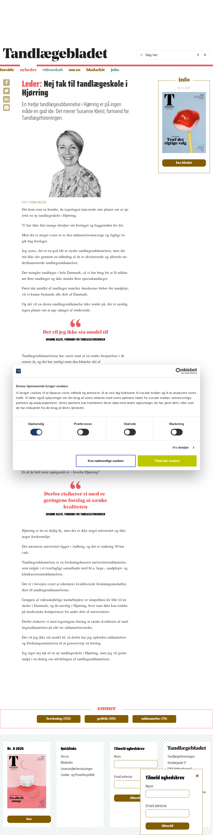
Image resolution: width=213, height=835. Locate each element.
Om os (74, 70)
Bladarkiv (95, 70)
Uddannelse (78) (154, 719)
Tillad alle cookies (167, 461)
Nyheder (28, 70)
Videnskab (52, 70)
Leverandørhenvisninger (77, 769)
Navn (117, 756)
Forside (7, 70)
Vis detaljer (180, 447)
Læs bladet (184, 163)
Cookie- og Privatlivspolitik (77, 775)
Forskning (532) (58, 719)
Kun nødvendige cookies (106, 461)
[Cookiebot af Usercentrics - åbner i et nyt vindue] (179, 371)
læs (29, 819)
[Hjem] (55, 55)
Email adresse (123, 776)
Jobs (115, 70)
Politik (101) (106, 719)
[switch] (83, 432)
